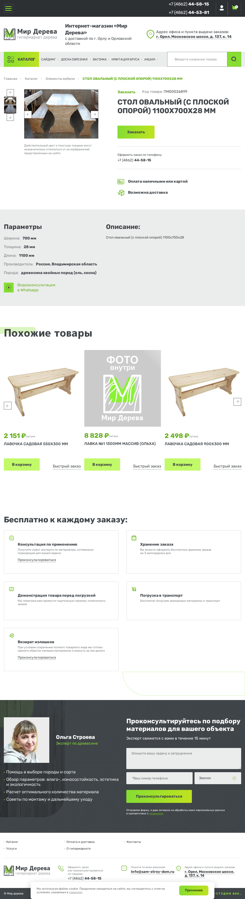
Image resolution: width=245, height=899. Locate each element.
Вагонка (100, 59)
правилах (75, 892)
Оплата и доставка (81, 842)
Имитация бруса (125, 59)
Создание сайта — (203, 893)
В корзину (22, 464)
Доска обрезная (74, 59)
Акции (149, 59)
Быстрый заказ (67, 466)
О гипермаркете (79, 848)
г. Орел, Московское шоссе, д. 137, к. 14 (194, 36)
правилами (156, 813)
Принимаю (194, 890)
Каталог (26, 59)
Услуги (11, 848)
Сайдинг (48, 59)
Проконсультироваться (37, 560)
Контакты (134, 842)
